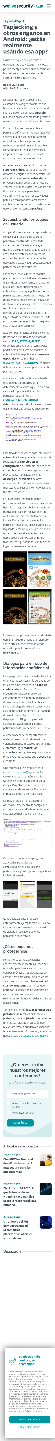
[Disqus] (27, 1299)
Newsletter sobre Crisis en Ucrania (26, 1105)
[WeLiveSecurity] (23, 6)
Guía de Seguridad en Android (30, 1036)
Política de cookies (33, 1411)
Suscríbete (20, 1122)
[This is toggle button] (49, 6)
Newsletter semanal (22, 1113)
